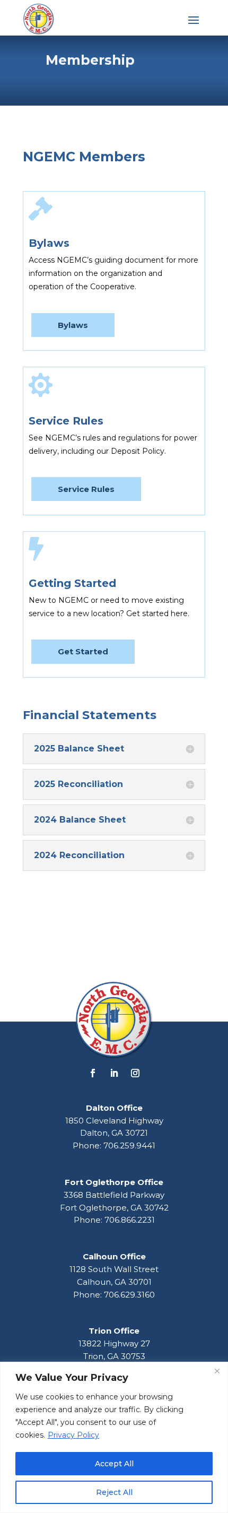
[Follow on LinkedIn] (114, 1073)
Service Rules (86, 489)
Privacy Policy (73, 1435)
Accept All (114, 1463)
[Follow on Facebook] (92, 1073)
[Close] (217, 1370)
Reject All (114, 1492)
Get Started (83, 651)
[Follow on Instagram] (135, 1073)
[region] (114, 1437)
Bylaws (73, 325)
